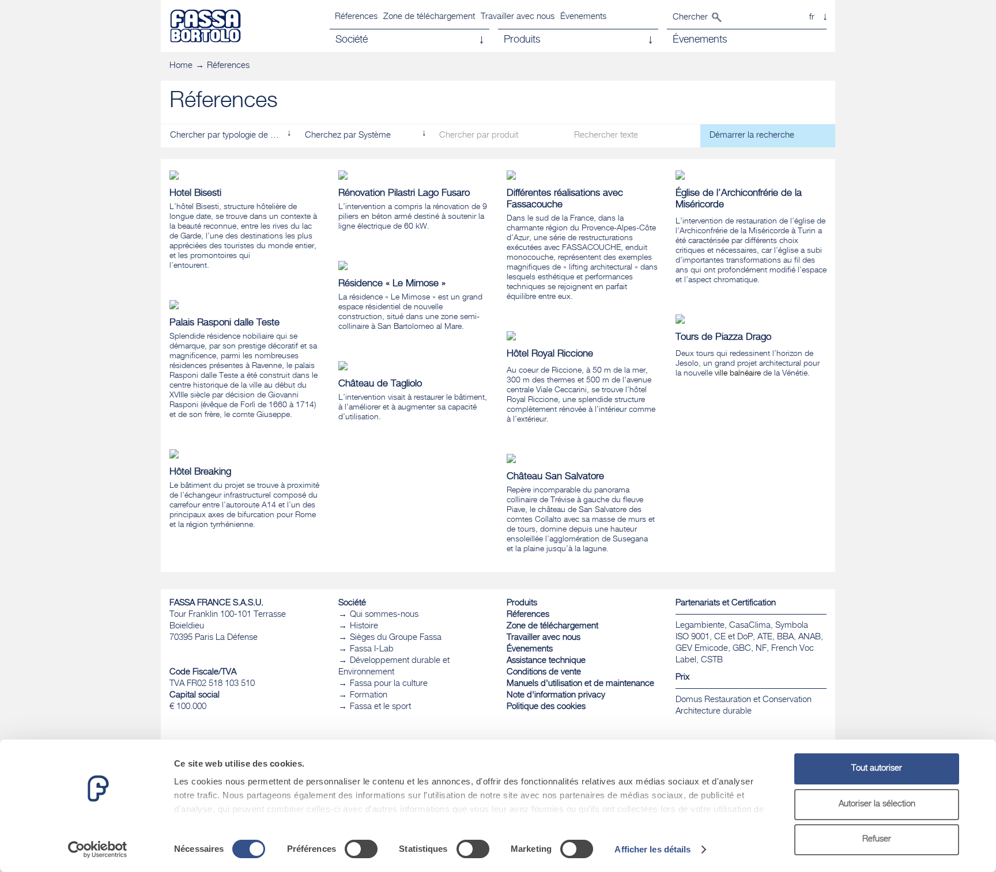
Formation (368, 695)
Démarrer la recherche (752, 135)
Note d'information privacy (556, 695)
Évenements (583, 17)
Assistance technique (546, 661)
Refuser (876, 839)
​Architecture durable (714, 711)
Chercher (690, 17)
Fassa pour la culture (389, 684)
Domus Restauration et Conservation (744, 700)
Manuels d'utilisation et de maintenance (580, 684)
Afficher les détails (652, 849)
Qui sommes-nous (384, 615)
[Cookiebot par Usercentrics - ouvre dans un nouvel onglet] (97, 849)
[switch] (361, 849)
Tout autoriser (876, 768)
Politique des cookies (546, 707)
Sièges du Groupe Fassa (396, 638)
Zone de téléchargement (429, 17)
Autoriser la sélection (877, 804)
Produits (522, 603)
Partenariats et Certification (726, 603)
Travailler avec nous (517, 17)
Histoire (364, 626)
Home (181, 66)
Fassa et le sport (380, 707)
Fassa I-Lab (372, 649)
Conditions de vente (544, 672)
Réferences (356, 17)
